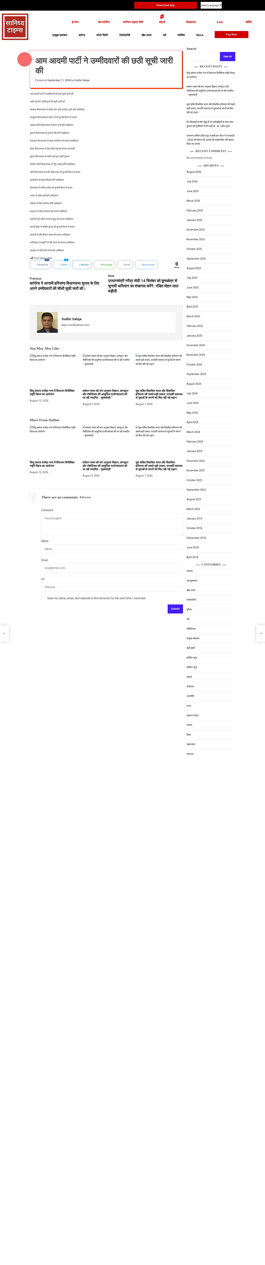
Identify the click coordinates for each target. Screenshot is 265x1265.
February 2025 (195, 326)
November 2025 (196, 239)
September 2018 (196, 537)
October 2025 (194, 248)
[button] (24, 59)
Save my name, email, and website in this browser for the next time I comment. (96, 598)
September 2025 (196, 258)
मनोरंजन (190, 686)
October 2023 (194, 480)
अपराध (190, 570)
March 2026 (193, 200)
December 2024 (196, 345)
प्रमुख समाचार (59, 35)
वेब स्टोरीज (104, 22)
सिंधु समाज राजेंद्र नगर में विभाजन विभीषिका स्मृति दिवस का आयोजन (52, 464)
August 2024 (194, 383)
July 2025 (192, 277)
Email (44, 560)
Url (43, 579)
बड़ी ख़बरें (191, 647)
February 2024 (195, 441)
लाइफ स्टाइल (192, 715)
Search (191, 49)
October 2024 (194, 364)
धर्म (164, 35)
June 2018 (193, 547)
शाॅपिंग (249, 22)
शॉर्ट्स (162, 22)
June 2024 (193, 403)
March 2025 (193, 316)
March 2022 (193, 509)
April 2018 (192, 557)
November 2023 (196, 470)
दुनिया (189, 609)
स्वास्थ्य (190, 754)
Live (220, 22)
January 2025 (194, 335)
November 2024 (196, 354)
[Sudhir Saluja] (47, 322)
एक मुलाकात (192, 580)
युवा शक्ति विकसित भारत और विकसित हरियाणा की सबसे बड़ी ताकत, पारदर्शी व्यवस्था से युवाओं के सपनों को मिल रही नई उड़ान (159, 394)
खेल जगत (146, 35)
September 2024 (196, 374)
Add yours (85, 497)
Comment (47, 510)
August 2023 (194, 499)
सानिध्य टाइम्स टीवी (133, 22)
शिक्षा (189, 734)
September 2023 (196, 489)
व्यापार (189, 725)
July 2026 (192, 181)
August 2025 (194, 268)
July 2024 (192, 393)
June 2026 (193, 191)
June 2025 (193, 287)
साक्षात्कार (191, 744)
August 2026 (194, 171)
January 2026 (194, 220)
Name (44, 541)
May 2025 (192, 297)
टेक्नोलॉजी (124, 35)
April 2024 (192, 422)
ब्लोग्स (82, 35)
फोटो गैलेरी (102, 35)
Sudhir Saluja (81, 80)
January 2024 (194, 451)
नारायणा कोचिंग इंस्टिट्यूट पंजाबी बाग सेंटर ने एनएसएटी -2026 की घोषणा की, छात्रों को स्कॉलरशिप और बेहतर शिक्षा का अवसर (211, 139)
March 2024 (193, 432)
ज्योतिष (181, 35)
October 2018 (194, 528)
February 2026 (195, 210)
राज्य (189, 705)
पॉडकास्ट (191, 22)
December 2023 (196, 460)
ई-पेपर (75, 22)
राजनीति (190, 696)
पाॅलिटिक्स (191, 628)
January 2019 (194, 518)
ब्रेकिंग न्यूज (192, 657)
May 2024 (192, 412)
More (200, 35)
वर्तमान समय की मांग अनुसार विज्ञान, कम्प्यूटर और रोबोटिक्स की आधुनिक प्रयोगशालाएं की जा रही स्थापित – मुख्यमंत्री (105, 394)
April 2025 (192, 306)
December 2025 (196, 229)
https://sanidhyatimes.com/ (75, 325)
